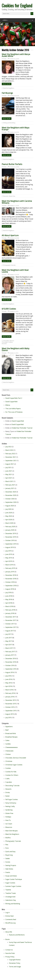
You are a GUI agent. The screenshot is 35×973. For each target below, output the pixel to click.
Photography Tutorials (9, 265)
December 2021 (10, 457)
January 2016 (9, 697)
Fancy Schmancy (10, 803)
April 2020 (8, 520)
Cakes (7, 740)
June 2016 (8, 679)
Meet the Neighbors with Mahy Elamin (15, 349)
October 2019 (9, 540)
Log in (7, 912)
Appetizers (9, 727)
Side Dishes (9, 869)
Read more (7, 84)
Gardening (8, 810)
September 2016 (10, 669)
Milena (7, 405)
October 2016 (9, 665)
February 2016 (10, 693)
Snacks (7, 872)
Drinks (7, 792)
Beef (7, 730)
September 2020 (10, 502)
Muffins (8, 838)
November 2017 (10, 620)
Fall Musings (7, 93)
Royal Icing (9, 855)
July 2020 (8, 509)
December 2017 (10, 617)
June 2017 (8, 638)
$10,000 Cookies (9, 308)
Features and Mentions (17, 935)
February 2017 (10, 652)
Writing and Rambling (9, 123)
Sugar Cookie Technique (13, 879)
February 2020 (10, 527)
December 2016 (10, 659)
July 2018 (8, 593)
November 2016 (10, 662)
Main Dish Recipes (11, 831)
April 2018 (8, 603)
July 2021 (8, 467)
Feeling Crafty (10, 806)
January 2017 (9, 655)
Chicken (8, 754)
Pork (7, 848)
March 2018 (9, 606)
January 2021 (9, 488)
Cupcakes (8, 782)
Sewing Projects (10, 865)
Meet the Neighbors (8, 88)
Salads (7, 858)
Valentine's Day (10, 900)
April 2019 (8, 561)
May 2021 (8, 474)
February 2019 (10, 568)
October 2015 (9, 707)
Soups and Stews (11, 876)
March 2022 (9, 450)
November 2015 (10, 704)
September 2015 (10, 711)
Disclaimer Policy (14, 963)
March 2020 (9, 523)
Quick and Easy (10, 852)
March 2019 (9, 565)
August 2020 (9, 506)
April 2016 (8, 686)
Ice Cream (8, 824)
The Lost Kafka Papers (13, 409)
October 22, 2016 (14, 167)
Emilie (4, 59)
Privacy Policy (9, 957)
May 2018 (8, 599)
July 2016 (8, 676)
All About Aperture (10, 235)
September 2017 (10, 627)
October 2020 (9, 499)
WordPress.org (10, 923)
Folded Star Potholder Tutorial (22, 428)
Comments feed (10, 919)
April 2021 (8, 478)
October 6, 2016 (13, 311)
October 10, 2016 (14, 274)
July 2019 (8, 551)
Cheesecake (9, 751)
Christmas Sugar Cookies (13, 765)
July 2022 (8, 447)
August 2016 (9, 672)
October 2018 (9, 582)
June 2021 (8, 471)
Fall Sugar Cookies (11, 799)
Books (7, 939)
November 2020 (10, 495)
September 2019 (10, 544)
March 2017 (9, 648)
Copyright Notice (14, 960)
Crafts (7, 779)
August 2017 (9, 631)
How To (8, 820)
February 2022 (10, 454)
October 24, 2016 (14, 132)
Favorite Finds (10, 953)
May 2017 (8, 641)
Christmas (8, 761)
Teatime (8, 890)
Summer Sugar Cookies (13, 886)
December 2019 (10, 533)
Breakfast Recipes (11, 737)
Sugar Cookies (10, 883)
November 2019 (10, 537)
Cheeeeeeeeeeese (11, 747)
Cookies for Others (11, 775)
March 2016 (9, 690)
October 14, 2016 (14, 238)
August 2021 (9, 464)
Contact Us (9, 950)
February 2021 (10, 485)
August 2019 (9, 547)
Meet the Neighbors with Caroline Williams (17, 202)
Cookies (10, 342)
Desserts (5, 196)
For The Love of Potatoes (14, 412)
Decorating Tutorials (12, 786)
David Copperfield (11, 402)
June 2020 (8, 513)
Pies (6, 845)
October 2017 (9, 624)
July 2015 (8, 718)
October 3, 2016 (13, 353)
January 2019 (9, 572)
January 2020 (9, 530)
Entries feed (9, 916)
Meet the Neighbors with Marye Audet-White (16, 55)
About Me (8, 932)
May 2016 (8, 683)
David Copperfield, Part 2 (13, 398)
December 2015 (10, 700)
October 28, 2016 (14, 95)
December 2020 (10, 492)
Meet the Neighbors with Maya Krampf (15, 128)
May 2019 (8, 558)
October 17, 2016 (14, 205)
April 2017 (8, 645)
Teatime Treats (10, 893)
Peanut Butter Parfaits (12, 164)
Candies (8, 744)
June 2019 (8, 554)
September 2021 (10, 461)
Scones (7, 862)
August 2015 (9, 714)
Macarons (8, 827)
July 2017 (8, 634)
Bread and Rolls (10, 733)
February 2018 (10, 610)
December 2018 (10, 575)
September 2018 (10, 586)
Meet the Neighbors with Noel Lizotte (15, 271)
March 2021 (9, 481)
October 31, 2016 (14, 59)
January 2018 (9, 613)
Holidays (8, 817)
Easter (7, 796)
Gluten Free (12, 196)
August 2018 (9, 589)
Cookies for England (17, 5)
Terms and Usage (15, 967)
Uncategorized (10, 897)
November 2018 (10, 579)
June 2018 (8, 596)
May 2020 (8, 516)
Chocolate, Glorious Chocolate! (8, 341)
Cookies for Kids (10, 772)
